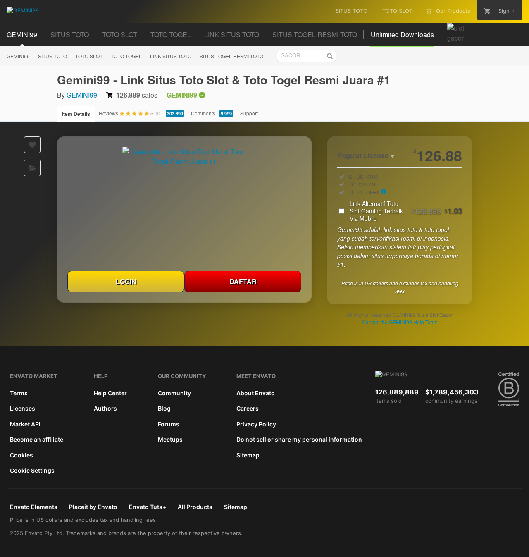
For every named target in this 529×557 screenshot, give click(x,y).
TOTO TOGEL (126, 56)
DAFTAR (243, 281)
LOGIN (126, 281)
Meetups (170, 439)
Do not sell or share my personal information (299, 439)
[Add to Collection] (32, 168)
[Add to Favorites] (32, 144)
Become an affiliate (36, 439)
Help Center (110, 393)
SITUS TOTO (52, 56)
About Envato (255, 393)
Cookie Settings (32, 470)
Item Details (76, 113)
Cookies (21, 455)
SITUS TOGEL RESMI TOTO (231, 56)
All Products (195, 506)
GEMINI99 (18, 56)
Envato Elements (33, 506)
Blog (164, 408)
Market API (25, 424)
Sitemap (248, 455)
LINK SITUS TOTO (170, 56)
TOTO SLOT (88, 56)
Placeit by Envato (93, 506)
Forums (168, 424)
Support (249, 113)
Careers (247, 408)
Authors (105, 408)
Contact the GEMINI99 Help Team (400, 321)
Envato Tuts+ (147, 506)
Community (174, 393)
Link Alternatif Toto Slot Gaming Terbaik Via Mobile (406, 211)
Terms (19, 393)
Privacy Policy (256, 424)
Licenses (22, 408)
